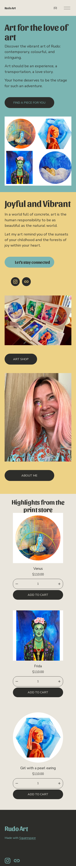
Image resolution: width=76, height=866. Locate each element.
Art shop (21, 359)
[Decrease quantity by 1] (16, 583)
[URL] (26, 281)
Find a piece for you (29, 103)
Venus (38, 568)
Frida (38, 666)
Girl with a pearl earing (38, 768)
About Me (29, 476)
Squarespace (27, 838)
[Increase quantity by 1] (59, 583)
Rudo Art (10, 8)
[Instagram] (15, 281)
